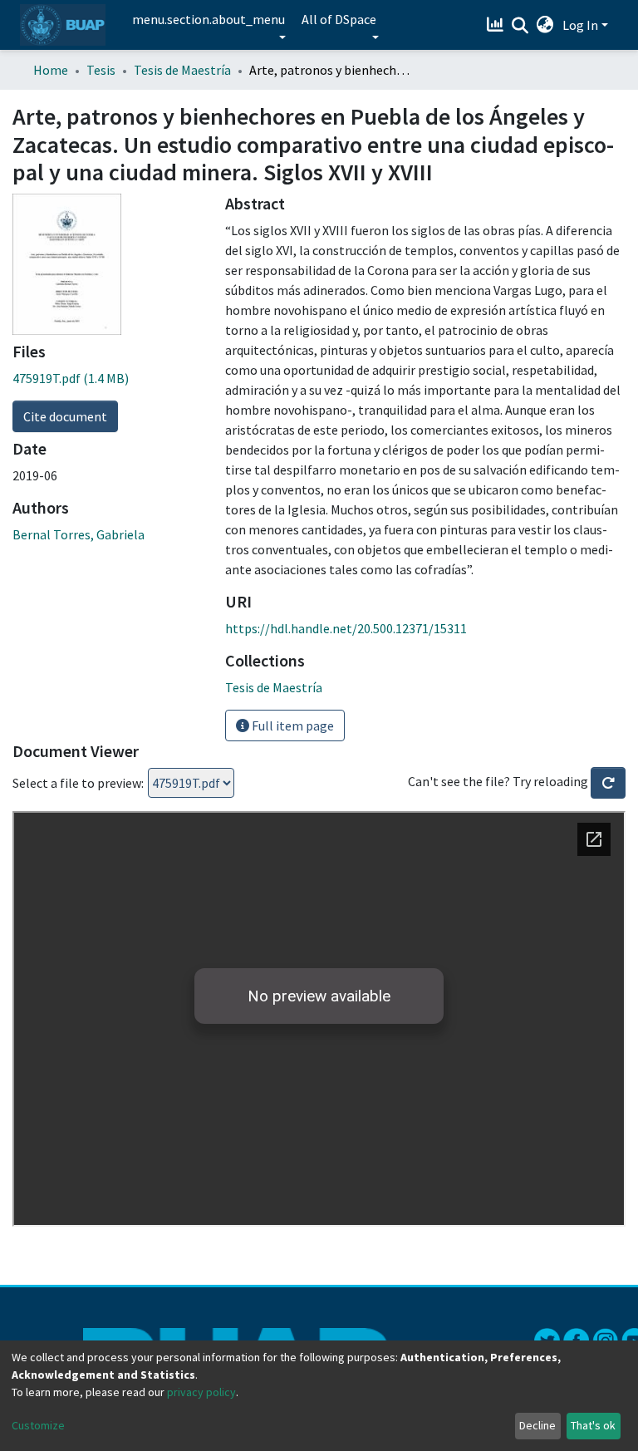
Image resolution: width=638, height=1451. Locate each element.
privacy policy (201, 1392)
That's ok (593, 1425)
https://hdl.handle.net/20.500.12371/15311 (346, 628)
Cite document (65, 416)
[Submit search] (520, 26)
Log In (580, 25)
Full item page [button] (291, 725)
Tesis (100, 69)
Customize (38, 1425)
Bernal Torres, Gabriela (78, 534)
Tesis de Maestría (182, 69)
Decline (537, 1425)
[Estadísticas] (497, 25)
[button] (545, 25)
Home (50, 69)
